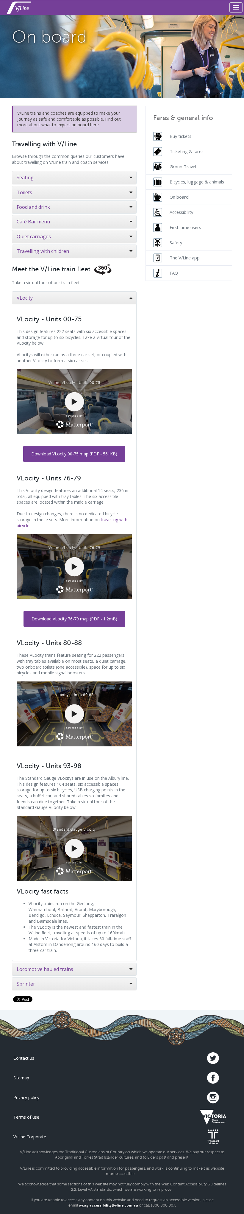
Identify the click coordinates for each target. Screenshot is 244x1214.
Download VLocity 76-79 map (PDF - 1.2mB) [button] (74, 619)
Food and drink (33, 207)
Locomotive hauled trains (45, 969)
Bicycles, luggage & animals (197, 182)
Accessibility (181, 212)
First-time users (185, 227)
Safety (176, 242)
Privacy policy (26, 1097)
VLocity (25, 298)
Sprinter (26, 983)
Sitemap (21, 1078)
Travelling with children (43, 251)
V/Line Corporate (29, 1137)
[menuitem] (189, 136)
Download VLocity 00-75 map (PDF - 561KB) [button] (74, 454)
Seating (25, 177)
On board (179, 197)
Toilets (24, 192)
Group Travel (183, 166)
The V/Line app (185, 258)
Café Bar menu (33, 221)
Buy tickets (180, 136)
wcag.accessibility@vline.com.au (108, 1205)
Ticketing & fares (187, 151)
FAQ (174, 273)
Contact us (23, 1058)
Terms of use (26, 1117)
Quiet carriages (34, 236)
